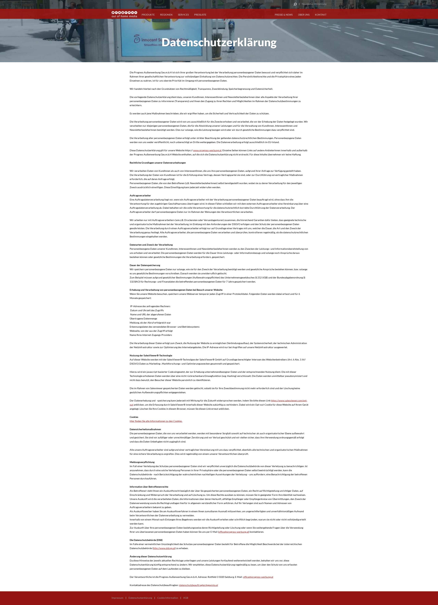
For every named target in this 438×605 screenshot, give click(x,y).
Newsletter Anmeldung (314, 3)
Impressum (117, 597)
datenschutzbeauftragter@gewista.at (198, 585)
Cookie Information (167, 597)
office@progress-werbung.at (234, 531)
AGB (185, 597)
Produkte (148, 14)
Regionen (166, 14)
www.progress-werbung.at (207, 150)
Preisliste (200, 14)
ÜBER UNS (304, 14)
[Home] (124, 14)
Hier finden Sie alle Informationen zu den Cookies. (156, 421)
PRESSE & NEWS (284, 14)
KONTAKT (320, 14)
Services (183, 14)
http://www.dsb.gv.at (164, 548)
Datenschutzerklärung (140, 597)
